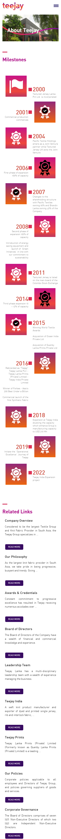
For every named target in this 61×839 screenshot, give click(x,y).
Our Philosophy (16, 556)
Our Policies (14, 773)
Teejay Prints (14, 737)
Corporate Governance (21, 809)
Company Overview (19, 520)
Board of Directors (18, 629)
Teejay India (13, 701)
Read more (14, 547)
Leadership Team (17, 665)
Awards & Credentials (21, 593)
